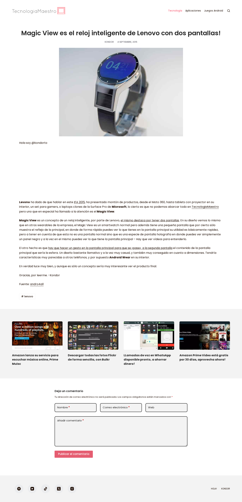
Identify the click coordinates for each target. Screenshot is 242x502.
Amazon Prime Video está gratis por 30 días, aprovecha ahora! (203, 357)
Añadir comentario (70, 420)
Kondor (225, 488)
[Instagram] (72, 488)
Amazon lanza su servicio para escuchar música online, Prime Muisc (35, 359)
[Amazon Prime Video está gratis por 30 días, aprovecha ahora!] (204, 335)
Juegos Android (213, 10)
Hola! (214, 488)
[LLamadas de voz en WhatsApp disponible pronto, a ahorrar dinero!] (149, 335)
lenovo (27, 296)
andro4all (37, 284)
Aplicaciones (193, 10)
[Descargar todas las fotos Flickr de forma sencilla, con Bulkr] (93, 335)
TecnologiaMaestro (205, 207)
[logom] (38, 10)
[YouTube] (32, 488)
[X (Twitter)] (58, 488)
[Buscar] (228, 10)
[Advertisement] (121, 174)
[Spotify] (19, 488)
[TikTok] (45, 488)
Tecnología (175, 10)
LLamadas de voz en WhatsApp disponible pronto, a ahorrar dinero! (147, 359)
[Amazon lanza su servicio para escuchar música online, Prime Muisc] (37, 335)
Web (151, 407)
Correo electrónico (116, 407)
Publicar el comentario (73, 454)
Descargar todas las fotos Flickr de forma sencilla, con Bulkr (92, 357)
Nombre (63, 407)
